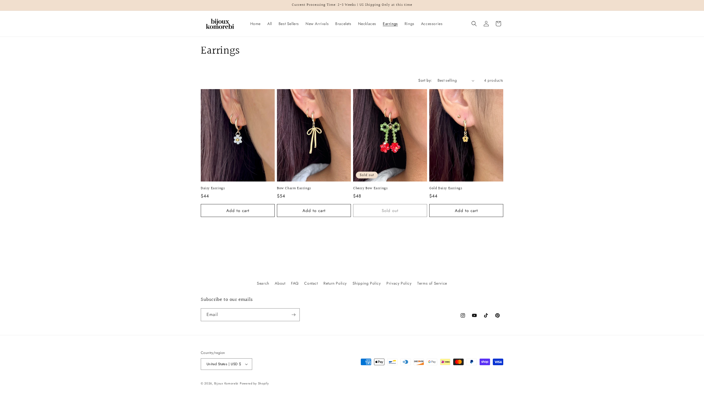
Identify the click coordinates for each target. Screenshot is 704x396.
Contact (311, 283)
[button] (474, 24)
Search (263, 283)
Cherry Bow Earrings (370, 188)
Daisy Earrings (213, 188)
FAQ (295, 283)
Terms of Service (432, 283)
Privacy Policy (398, 283)
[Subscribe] (293, 314)
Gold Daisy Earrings (445, 188)
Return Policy (335, 283)
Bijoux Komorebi (226, 383)
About (280, 283)
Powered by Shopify (254, 383)
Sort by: (425, 80)
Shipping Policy (367, 283)
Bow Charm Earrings (294, 188)
